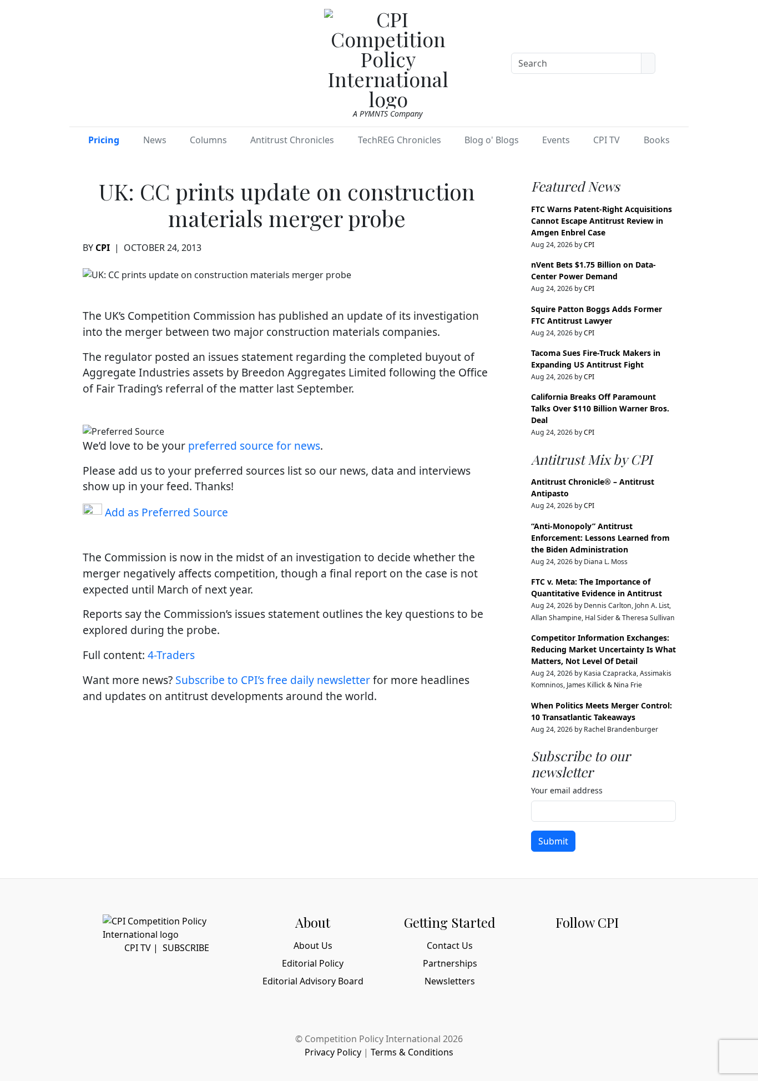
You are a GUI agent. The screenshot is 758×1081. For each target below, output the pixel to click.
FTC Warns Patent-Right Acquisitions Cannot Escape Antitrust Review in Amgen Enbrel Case (601, 221)
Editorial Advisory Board (312, 981)
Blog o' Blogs (491, 140)
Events (556, 140)
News (154, 140)
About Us (313, 945)
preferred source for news (254, 445)
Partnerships (450, 963)
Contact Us (450, 945)
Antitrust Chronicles (292, 140)
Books (657, 140)
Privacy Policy (333, 1052)
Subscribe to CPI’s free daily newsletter (272, 679)
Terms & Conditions (412, 1052)
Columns (208, 140)
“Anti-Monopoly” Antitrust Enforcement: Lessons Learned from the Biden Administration (600, 538)
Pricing (103, 140)
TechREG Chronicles (399, 140)
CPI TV (606, 140)
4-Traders (171, 654)
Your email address (567, 790)
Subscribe (186, 948)
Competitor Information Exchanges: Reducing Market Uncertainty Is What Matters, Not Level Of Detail (603, 649)
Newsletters (450, 981)
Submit (553, 841)
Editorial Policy (312, 963)
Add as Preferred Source (165, 512)
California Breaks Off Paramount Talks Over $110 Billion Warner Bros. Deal (600, 408)
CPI (102, 248)
